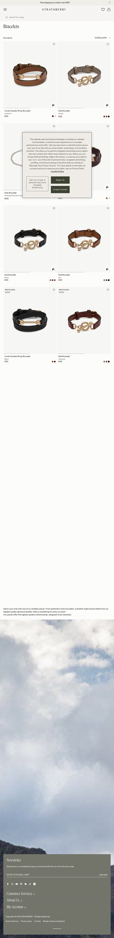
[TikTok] (30, 884)
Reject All (60, 180)
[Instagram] (12, 884)
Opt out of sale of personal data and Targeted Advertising (37, 184)
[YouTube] (17, 884)
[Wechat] (25, 884)
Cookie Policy (57, 171)
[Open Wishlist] (103, 9)
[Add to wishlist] (54, 44)
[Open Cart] (109, 9)
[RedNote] (34, 884)
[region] (57, 165)
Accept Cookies (60, 189)
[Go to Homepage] (54, 9)
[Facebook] (8, 884)
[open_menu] (5, 9)
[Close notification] (109, 2)
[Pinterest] (21, 884)
